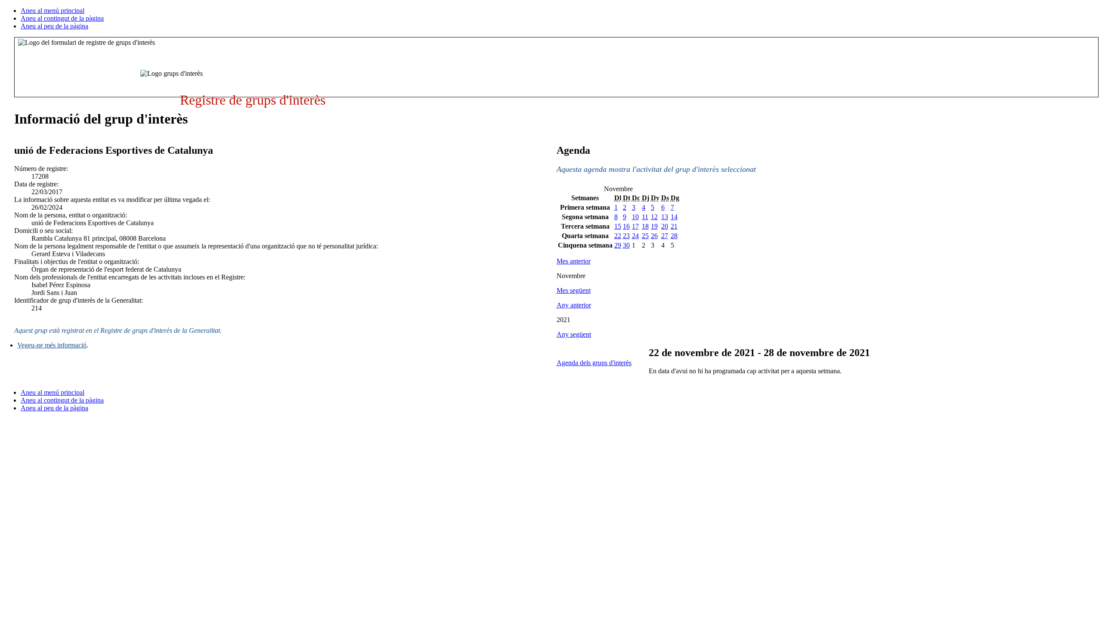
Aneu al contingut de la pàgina (62, 18)
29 (617, 245)
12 (654, 216)
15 (617, 226)
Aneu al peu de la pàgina (54, 26)
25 (645, 235)
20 (664, 226)
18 (645, 226)
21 (674, 226)
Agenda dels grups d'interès (594, 362)
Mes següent (574, 290)
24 (635, 235)
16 (626, 226)
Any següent (574, 334)
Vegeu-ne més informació (52, 345)
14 (674, 216)
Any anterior (574, 305)
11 (645, 216)
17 (635, 226)
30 (626, 245)
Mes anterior (574, 261)
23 (626, 235)
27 (664, 235)
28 (674, 235)
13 (664, 216)
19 (654, 226)
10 (635, 216)
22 (617, 235)
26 (654, 235)
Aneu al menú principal (52, 10)
